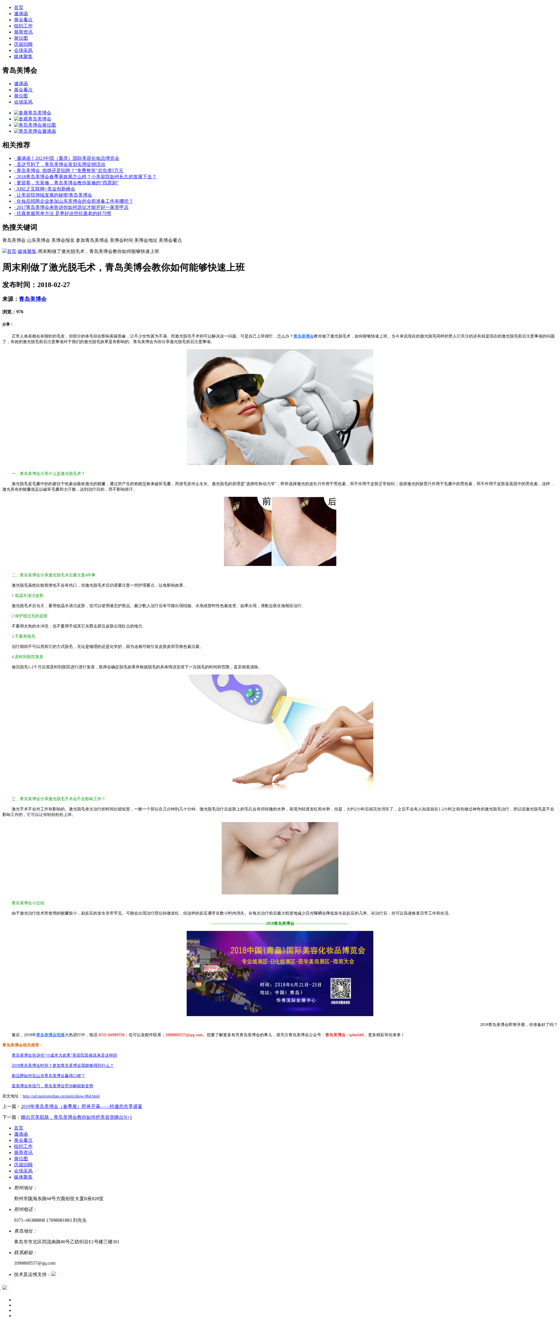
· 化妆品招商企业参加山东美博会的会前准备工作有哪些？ (73, 201)
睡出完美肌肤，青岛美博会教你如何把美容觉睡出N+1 (76, 1117)
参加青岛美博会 (92, 240)
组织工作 (23, 25)
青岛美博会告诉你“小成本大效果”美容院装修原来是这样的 (64, 1055)
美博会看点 (170, 240)
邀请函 (21, 13)
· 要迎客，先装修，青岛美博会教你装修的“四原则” (66, 182)
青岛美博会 (14, 240)
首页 (18, 7)
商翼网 (63, 1274)
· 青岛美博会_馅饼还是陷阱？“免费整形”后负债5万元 (68, 170)
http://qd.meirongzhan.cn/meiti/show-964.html (61, 1096)
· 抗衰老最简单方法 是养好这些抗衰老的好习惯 (62, 213)
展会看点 (23, 19)
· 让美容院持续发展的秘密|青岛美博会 (53, 195)
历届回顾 (23, 44)
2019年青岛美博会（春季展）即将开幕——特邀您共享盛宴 (81, 1106)
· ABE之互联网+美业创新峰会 (44, 188)
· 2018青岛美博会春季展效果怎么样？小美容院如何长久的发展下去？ (85, 176)
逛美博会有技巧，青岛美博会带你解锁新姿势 (52, 1086)
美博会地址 (146, 240)
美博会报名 (63, 240)
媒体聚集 (23, 56)
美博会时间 (121, 240)
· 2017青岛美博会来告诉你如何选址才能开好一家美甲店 (71, 207)
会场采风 (23, 50)
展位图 (21, 38)
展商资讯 (23, 31)
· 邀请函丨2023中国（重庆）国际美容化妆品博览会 (66, 158)
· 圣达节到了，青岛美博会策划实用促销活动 (59, 164)
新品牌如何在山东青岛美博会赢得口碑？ (48, 1076)
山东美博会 (38, 240)
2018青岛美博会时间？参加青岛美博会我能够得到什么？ (63, 1065)
